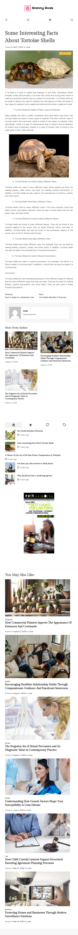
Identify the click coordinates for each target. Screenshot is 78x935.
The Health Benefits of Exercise (30, 431)
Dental (7, 743)
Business (8, 909)
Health (7, 681)
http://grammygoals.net (29, 314)
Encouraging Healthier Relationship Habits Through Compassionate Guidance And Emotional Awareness (56, 358)
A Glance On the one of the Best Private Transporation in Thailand (32, 455)
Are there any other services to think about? (35, 463)
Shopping (8, 620)
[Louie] (15, 313)
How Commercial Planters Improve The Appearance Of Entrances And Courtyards (19, 355)
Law (6, 856)
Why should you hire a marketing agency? (34, 476)
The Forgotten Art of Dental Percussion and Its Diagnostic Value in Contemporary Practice (21, 396)
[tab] (13, 425)
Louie (28, 47)
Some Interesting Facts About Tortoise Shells (35, 443)
